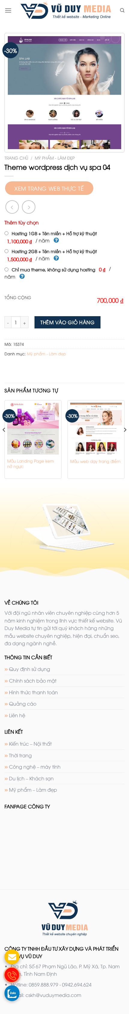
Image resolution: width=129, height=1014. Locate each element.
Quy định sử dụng (29, 669)
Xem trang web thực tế (49, 188)
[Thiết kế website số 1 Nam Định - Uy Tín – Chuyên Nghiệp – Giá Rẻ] (65, 10)
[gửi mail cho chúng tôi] (12, 956)
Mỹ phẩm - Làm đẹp (55, 157)
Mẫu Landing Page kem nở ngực (30, 463)
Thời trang (20, 755)
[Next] (125, 442)
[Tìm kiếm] (122, 10)
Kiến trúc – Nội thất (30, 743)
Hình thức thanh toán (33, 692)
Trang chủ (16, 157)
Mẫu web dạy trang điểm (95, 461)
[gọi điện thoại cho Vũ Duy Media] (12, 974)
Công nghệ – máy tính (35, 766)
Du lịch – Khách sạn (31, 778)
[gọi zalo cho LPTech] (12, 992)
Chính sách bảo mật (32, 680)
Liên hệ (17, 715)
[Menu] (8, 10)
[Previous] (4, 442)
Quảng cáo (22, 703)
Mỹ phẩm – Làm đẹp (33, 789)
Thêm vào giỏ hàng (67, 322)
